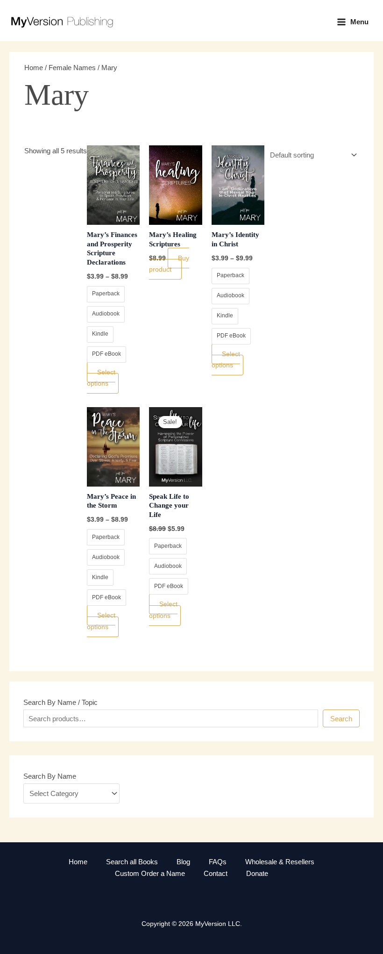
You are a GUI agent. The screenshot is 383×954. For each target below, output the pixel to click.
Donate (257, 873)
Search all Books (132, 862)
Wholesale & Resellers (279, 862)
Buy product (169, 263)
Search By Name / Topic (60, 702)
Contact (215, 873)
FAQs (218, 862)
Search (341, 719)
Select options (101, 377)
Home (33, 68)
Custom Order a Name (150, 873)
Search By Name (49, 776)
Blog (183, 862)
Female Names (72, 68)
